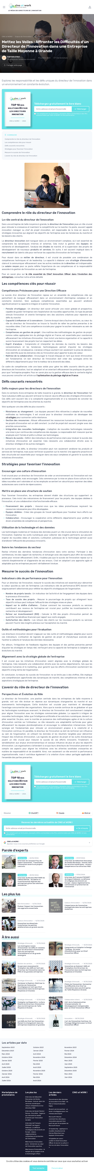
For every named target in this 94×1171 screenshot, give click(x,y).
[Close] (73, 575)
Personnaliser (57, 1168)
